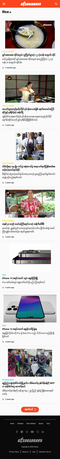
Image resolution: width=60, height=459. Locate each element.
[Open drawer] (4, 4)
